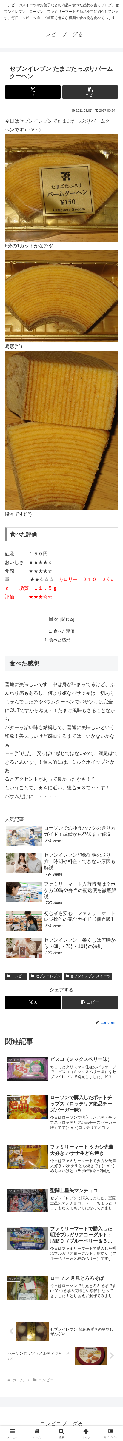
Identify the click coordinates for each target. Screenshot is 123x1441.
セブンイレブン (48, 976)
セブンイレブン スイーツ (90, 976)
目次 (53, 619)
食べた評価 (63, 631)
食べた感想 (59, 639)
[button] (90, 92)
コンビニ (18, 976)
